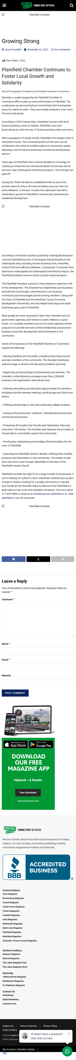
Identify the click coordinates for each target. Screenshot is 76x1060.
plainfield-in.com (11, 497)
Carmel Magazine (11, 902)
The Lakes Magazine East (15, 962)
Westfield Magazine (12, 936)
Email (6, 659)
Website (6, 675)
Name (6, 643)
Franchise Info (9, 1003)
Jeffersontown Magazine (14, 977)
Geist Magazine (10, 919)
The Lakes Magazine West (15, 967)
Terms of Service (28, 1026)
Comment (8, 599)
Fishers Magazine (11, 911)
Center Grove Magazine (14, 907)
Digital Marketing (11, 999)
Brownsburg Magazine (13, 898)
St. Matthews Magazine (14, 985)
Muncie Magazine (11, 958)
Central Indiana (11, 890)
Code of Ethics (10, 1030)
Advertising (8, 995)
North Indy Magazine (12, 928)
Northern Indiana (12, 950)
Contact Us (9, 991)
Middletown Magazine (13, 981)
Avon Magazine (10, 894)
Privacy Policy (50, 1026)
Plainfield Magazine (12, 932)
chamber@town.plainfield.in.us (50, 493)
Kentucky (8, 973)
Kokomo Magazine (11, 954)
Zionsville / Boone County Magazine (20, 941)
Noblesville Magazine (13, 924)
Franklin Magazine (11, 915)
